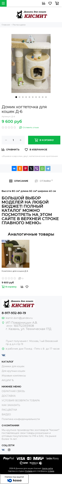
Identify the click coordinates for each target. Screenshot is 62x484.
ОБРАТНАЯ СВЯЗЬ (13, 391)
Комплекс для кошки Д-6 (15, 271)
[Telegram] (47, 168)
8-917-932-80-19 (14, 313)
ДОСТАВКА (9, 395)
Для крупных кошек (13, 370)
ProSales (29, 471)
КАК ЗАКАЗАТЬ (11, 405)
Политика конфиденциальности (21, 419)
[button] (16, 97)
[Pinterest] (25, 168)
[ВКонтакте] (14, 168)
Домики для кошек (13, 366)
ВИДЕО (6, 414)
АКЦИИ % (8, 380)
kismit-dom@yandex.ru (19, 318)
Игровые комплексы (14, 375)
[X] (31, 168)
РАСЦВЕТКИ (9, 409)
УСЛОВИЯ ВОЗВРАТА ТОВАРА (21, 400)
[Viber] (36, 168)
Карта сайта (47, 468)
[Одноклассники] (19, 168)
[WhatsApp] (42, 168)
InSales (51, 471)
